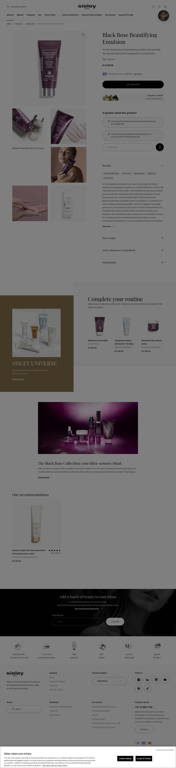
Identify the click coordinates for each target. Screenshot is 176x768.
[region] (88, 757)
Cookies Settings (125, 759)
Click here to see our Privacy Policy (54, 765)
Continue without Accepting (165, 750)
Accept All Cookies (144, 759)
